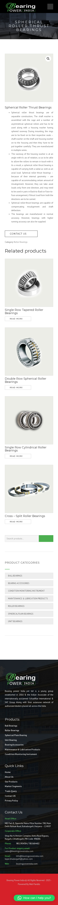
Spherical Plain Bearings (20, 613)
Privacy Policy (11, 800)
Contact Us (18, 233)
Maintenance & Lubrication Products (28, 598)
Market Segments (13, 786)
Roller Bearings (21, 242)
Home (7, 772)
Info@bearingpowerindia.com (29, 856)
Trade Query (11, 791)
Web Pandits (34, 884)
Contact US (10, 796)
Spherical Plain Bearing (16, 735)
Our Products (11, 781)
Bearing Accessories (18, 583)
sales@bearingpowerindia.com (19, 851)
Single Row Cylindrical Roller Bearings (25, 449)
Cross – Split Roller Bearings (25, 516)
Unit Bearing (11, 740)
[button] (48, 59)
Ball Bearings (15, 575)
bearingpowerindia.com (27, 863)
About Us (9, 777)
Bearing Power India (16, 880)
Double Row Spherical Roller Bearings (25, 380)
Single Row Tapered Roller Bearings (24, 311)
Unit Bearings (15, 621)
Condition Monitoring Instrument (26, 590)
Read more (16, 318)
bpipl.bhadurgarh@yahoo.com (19, 859)
